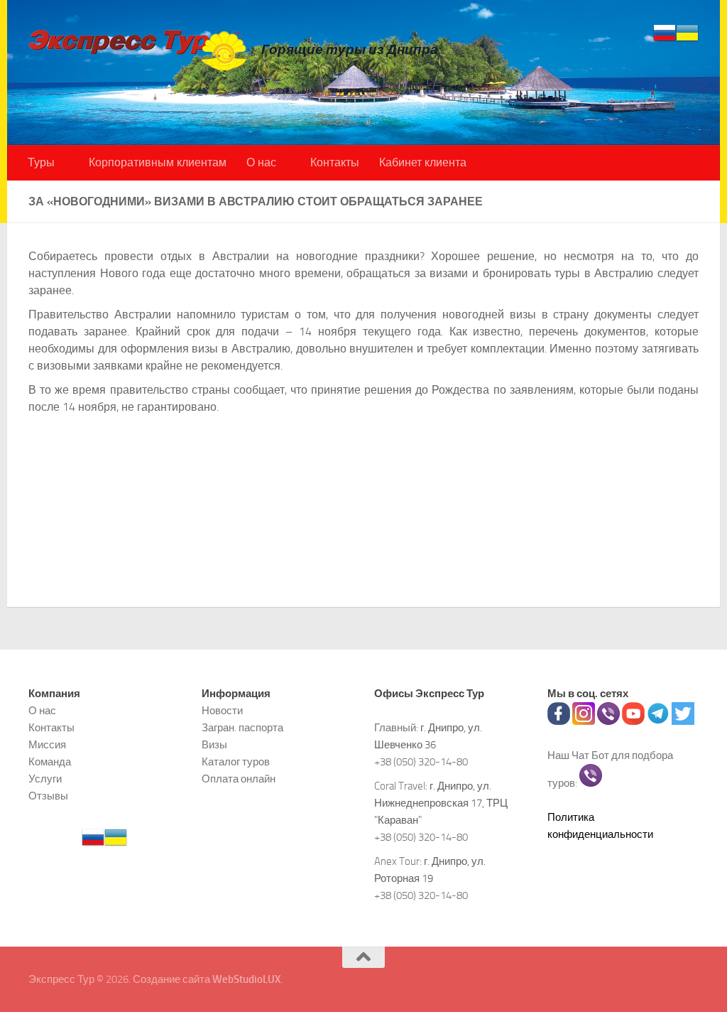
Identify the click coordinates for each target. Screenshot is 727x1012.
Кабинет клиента (422, 162)
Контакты (334, 162)
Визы (214, 744)
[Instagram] (583, 721)
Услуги (45, 779)
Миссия (47, 744)
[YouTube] (633, 721)
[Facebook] (558, 721)
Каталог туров (236, 761)
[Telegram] (658, 721)
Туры (41, 162)
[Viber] (608, 721)
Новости (222, 710)
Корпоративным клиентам (157, 162)
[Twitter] (683, 721)
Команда (49, 761)
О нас (261, 162)
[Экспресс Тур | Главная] (137, 49)
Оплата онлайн (238, 779)
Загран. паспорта (242, 727)
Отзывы (48, 796)
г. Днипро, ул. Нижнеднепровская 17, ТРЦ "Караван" (441, 803)
